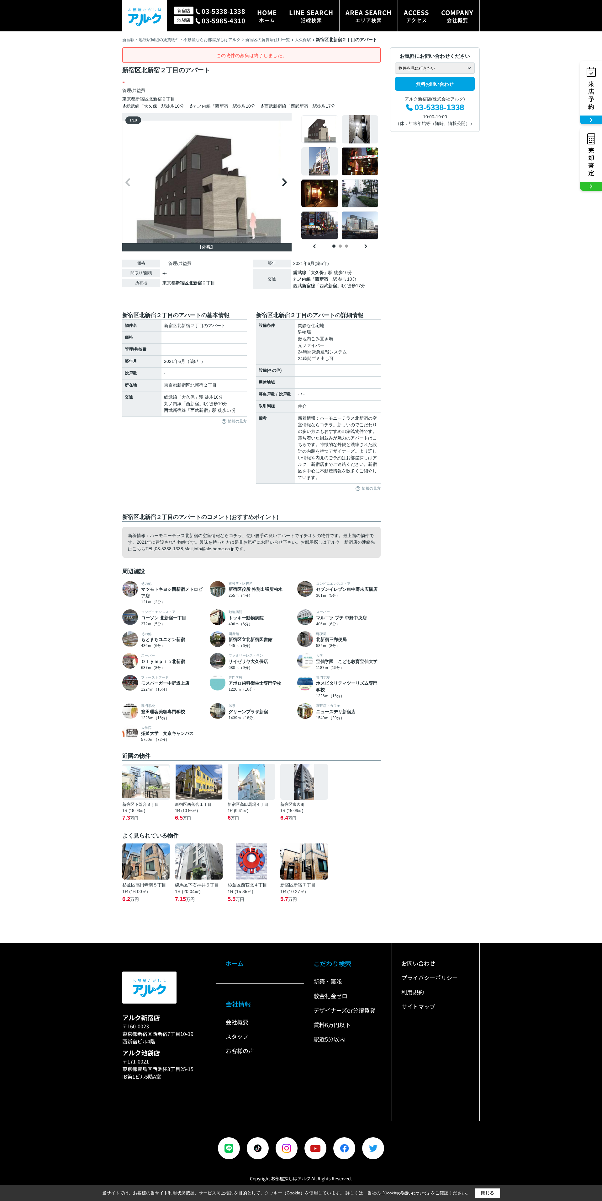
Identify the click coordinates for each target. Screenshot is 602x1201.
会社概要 (237, 1022)
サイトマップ (418, 1006)
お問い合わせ (418, 963)
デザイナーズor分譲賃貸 (344, 1010)
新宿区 (142, 98)
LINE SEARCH (311, 16)
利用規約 (412, 992)
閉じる (487, 1192)
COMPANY (457, 16)
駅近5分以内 (329, 1039)
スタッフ (237, 1036)
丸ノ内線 (302, 279)
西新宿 (321, 279)
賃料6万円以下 (332, 1025)
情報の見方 (237, 421)
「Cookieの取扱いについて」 (406, 1193)
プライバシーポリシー (429, 977)
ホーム (234, 963)
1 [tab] (333, 246)
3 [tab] (346, 246)
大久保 (317, 272)
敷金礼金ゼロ (330, 996)
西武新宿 (328, 285)
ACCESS (416, 16)
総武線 (299, 272)
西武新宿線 (304, 285)
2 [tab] (340, 246)
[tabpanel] (340, 177)
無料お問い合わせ (435, 84)
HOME (267, 16)
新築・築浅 (328, 981)
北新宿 (155, 98)
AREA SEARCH (369, 16)
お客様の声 (240, 1051)
